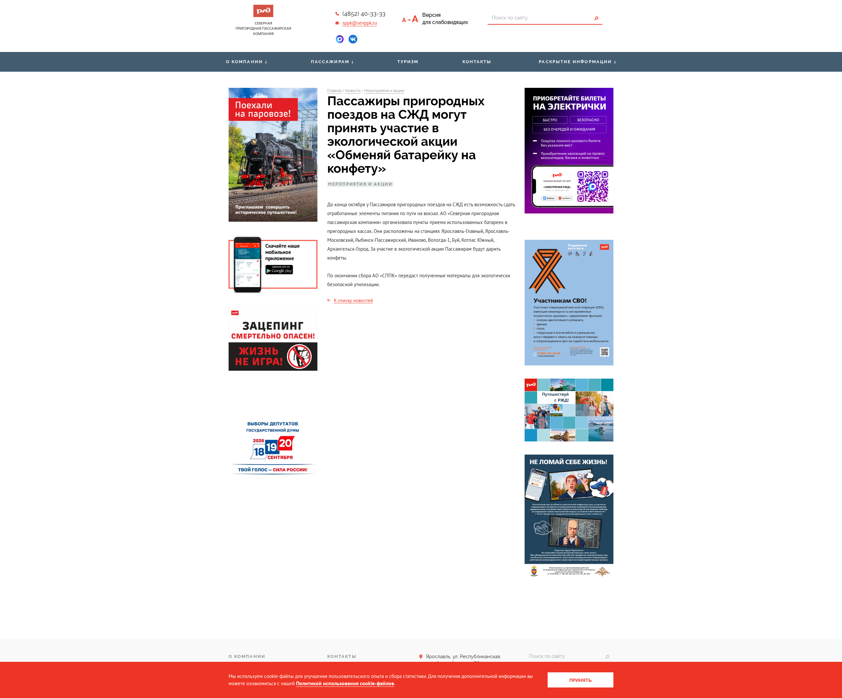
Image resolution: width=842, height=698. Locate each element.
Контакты (477, 61)
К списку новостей (353, 300)
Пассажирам (330, 61)
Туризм (407, 61)
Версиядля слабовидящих (445, 18)
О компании (244, 61)
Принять (580, 680)
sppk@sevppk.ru (359, 23)
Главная (334, 90)
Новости (352, 90)
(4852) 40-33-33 (363, 13)
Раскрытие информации (575, 61)
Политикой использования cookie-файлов (345, 683)
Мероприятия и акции (384, 90)
